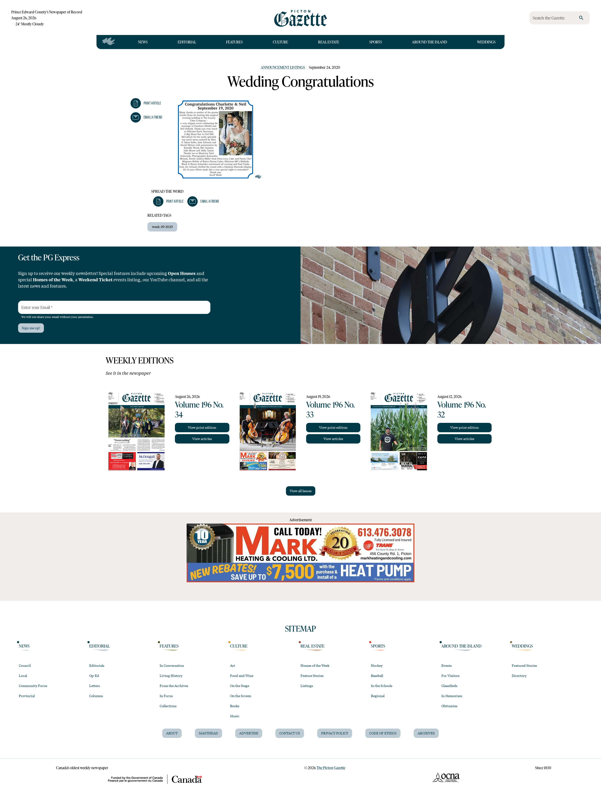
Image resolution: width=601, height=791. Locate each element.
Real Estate (328, 41)
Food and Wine (241, 675)
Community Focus (33, 685)
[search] (581, 18)
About (172, 733)
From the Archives (174, 685)
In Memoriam (451, 695)
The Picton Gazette (330, 767)
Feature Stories (312, 675)
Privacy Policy (334, 733)
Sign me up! (31, 327)
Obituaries (449, 705)
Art (232, 665)
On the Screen (240, 695)
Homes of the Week (314, 665)
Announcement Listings (283, 67)
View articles (202, 438)
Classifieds (449, 685)
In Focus (166, 695)
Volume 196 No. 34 (199, 409)
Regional (378, 695)
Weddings (486, 41)
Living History (171, 675)
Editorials (96, 665)
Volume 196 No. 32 (461, 409)
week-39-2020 (162, 226)
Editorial (187, 41)
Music (234, 716)
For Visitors (450, 675)
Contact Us (289, 733)
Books (234, 705)
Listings (306, 685)
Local (23, 675)
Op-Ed (94, 675)
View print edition (202, 427)
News (143, 41)
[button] (146, 103)
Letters (94, 685)
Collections (168, 705)
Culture (280, 41)
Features (234, 41)
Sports (375, 41)
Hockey (377, 665)
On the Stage (239, 685)
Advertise (248, 733)
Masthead (208, 733)
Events (446, 665)
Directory (519, 675)
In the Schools (381, 685)
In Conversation (172, 665)
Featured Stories (524, 665)
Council (25, 665)
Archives (426, 733)
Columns (96, 695)
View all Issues (301, 490)
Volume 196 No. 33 (330, 409)
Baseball (377, 675)
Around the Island (429, 41)
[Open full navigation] (108, 42)
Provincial (27, 695)
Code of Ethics (383, 733)
